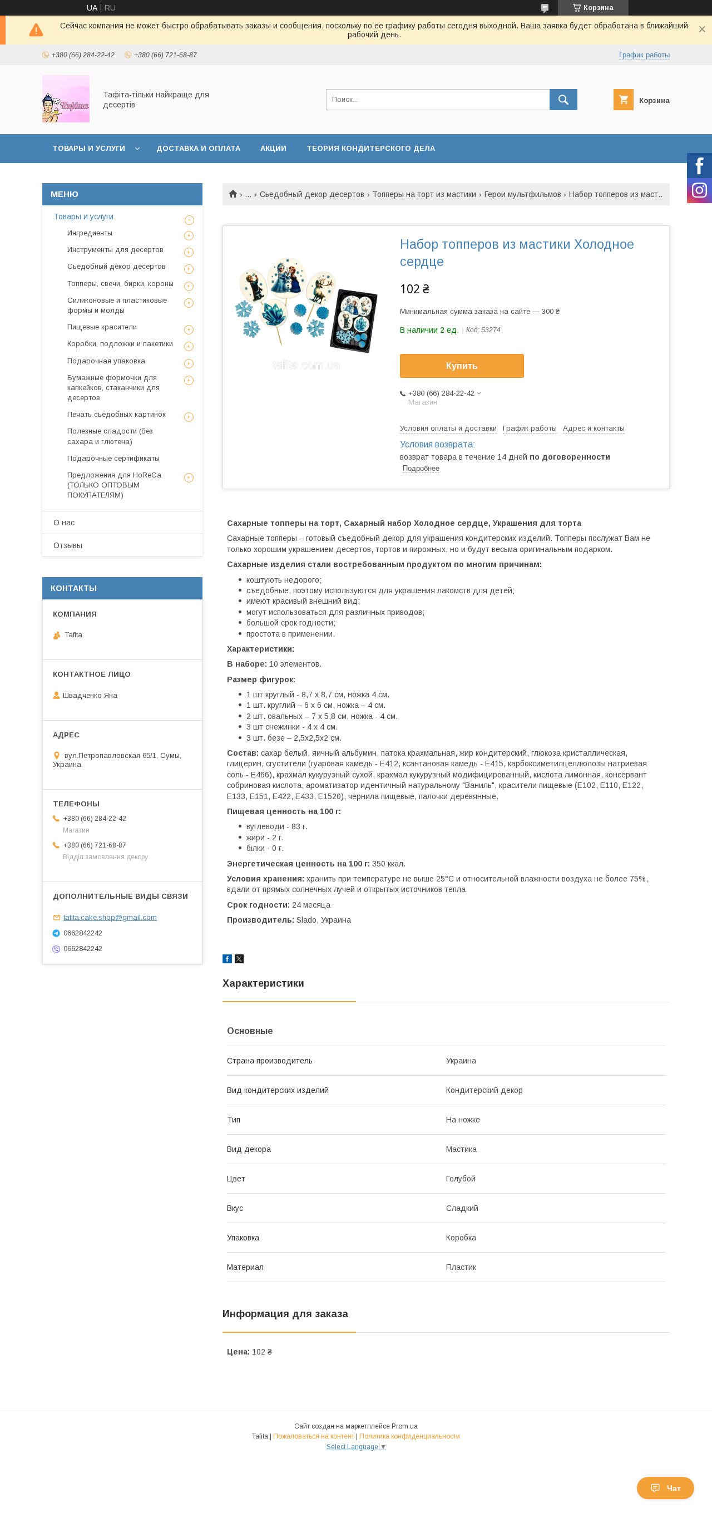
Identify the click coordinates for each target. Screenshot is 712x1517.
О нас (64, 522)
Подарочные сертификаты (113, 458)
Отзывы (67, 545)
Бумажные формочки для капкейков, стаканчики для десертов (113, 387)
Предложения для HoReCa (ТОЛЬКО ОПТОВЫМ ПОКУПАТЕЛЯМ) (114, 485)
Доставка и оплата (198, 148)
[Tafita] (66, 119)
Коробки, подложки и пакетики (120, 343)
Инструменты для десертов (115, 249)
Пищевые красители (102, 327)
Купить (462, 366)
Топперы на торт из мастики (424, 194)
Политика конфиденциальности (409, 1436)
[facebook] (227, 960)
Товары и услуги (88, 148)
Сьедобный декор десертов (312, 194)
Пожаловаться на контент (313, 1436)
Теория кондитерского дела (370, 148)
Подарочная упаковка (106, 361)
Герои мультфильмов (522, 194)
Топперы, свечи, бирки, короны (120, 283)
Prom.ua (405, 1426)
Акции (273, 148)
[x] (239, 960)
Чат (674, 1488)
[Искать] (563, 99)
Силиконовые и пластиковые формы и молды (117, 305)
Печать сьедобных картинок (116, 414)
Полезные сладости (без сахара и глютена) (110, 436)
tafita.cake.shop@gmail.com (110, 917)
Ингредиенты (89, 233)
